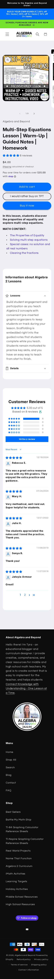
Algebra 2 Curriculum (19, 866)
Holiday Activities (17, 889)
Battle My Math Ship (18, 819)
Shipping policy (39, 965)
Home (9, 752)
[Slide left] (20, 114)
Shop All (11, 760)
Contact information (28, 970)
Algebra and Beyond (25, 955)
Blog (9, 775)
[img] (14, 458)
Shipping (7, 167)
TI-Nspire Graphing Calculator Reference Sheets (25, 841)
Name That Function (19, 858)
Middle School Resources (22, 897)
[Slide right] (34, 114)
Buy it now (27, 205)
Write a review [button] (27, 439)
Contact (11, 783)
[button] (7, 34)
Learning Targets (16, 881)
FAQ (8, 790)
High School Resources (20, 904)
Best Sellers (13, 812)
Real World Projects (18, 851)
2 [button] (25, 595)
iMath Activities (15, 873)
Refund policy (24, 959)
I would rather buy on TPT (27, 196)
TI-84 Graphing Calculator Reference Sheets (22, 829)
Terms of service (19, 965)
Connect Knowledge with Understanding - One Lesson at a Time (26, 688)
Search (10, 767)
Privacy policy (41, 959)
